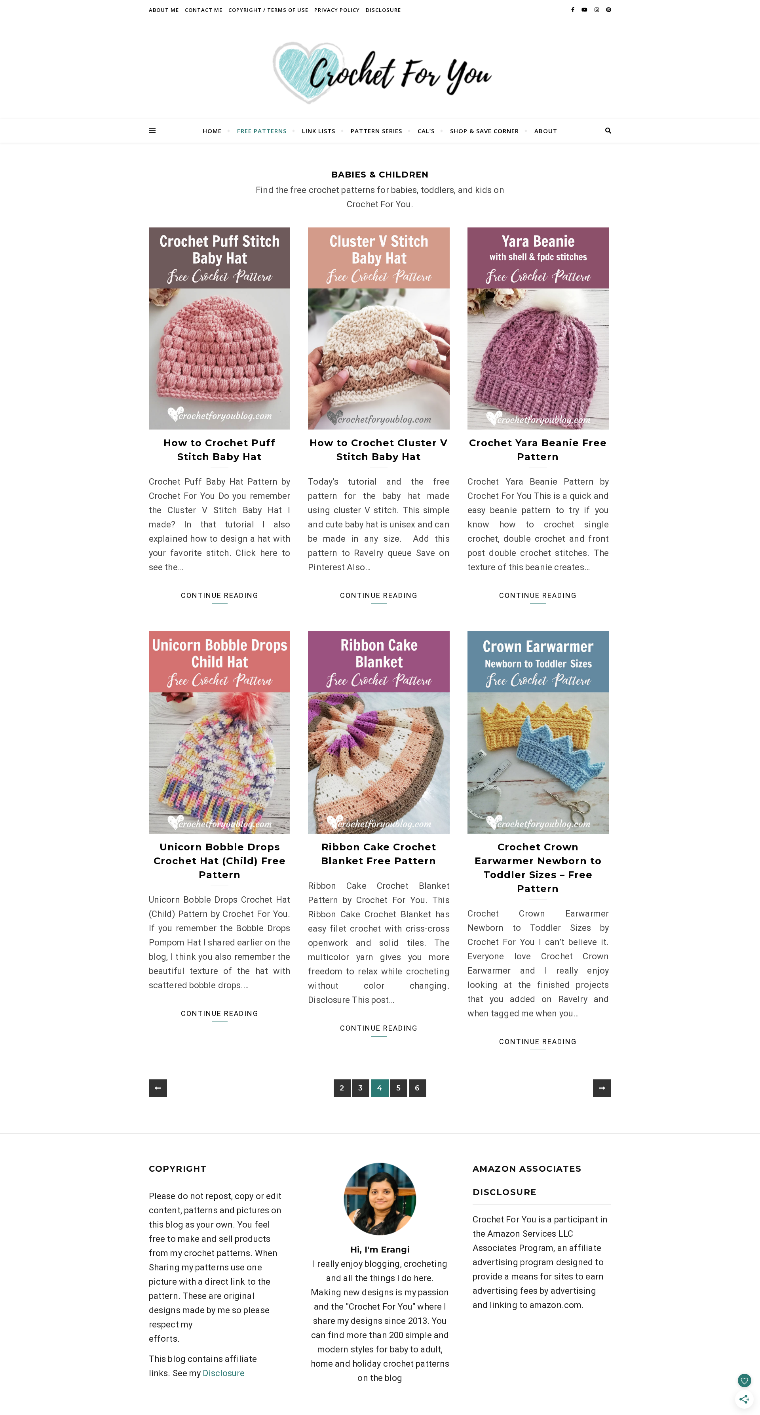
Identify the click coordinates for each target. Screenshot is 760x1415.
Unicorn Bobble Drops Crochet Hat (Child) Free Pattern (220, 860)
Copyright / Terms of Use (268, 9)
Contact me (203, 9)
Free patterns (262, 131)
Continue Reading (219, 595)
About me (164, 9)
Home (212, 131)
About (545, 131)
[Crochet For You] (380, 69)
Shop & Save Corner (484, 131)
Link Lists (318, 131)
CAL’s (426, 131)
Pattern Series (376, 131)
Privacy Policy (337, 9)
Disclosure (383, 9)
